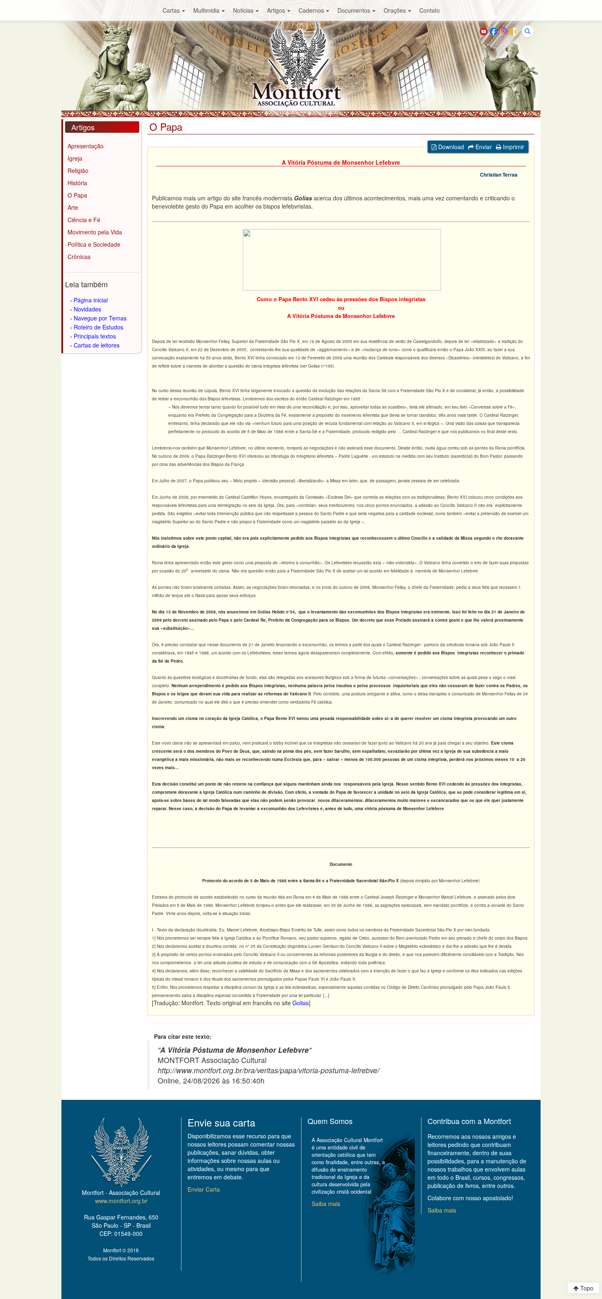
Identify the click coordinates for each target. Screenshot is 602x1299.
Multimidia (206, 10)
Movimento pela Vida (95, 232)
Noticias (243, 10)
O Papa (77, 195)
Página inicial (91, 300)
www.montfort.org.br (121, 1201)
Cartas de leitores (97, 345)
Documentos (353, 10)
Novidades (87, 309)
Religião (78, 170)
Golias (300, 1003)
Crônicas (79, 256)
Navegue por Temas (100, 318)
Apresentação (86, 146)
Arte (73, 207)
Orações (395, 10)
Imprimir (512, 147)
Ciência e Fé (84, 220)
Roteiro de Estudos (98, 327)
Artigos (276, 10)
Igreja (75, 158)
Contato (429, 10)
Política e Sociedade (94, 244)
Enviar (483, 147)
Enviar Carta (204, 1189)
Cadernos (311, 10)
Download (450, 147)
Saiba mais (326, 1203)
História (77, 183)
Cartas (171, 10)
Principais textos (95, 336)
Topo (586, 1288)
